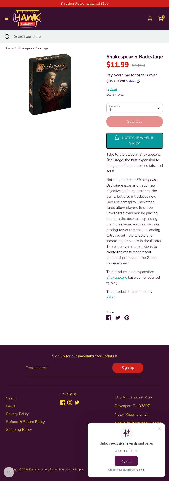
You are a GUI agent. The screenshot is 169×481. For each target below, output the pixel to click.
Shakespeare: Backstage (33, 48)
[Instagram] (69, 402)
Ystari (113, 89)
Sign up (128, 367)
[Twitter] (76, 402)
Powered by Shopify (71, 470)
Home (9, 48)
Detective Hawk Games (43, 470)
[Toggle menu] (6, 18)
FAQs (10, 406)
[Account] (150, 17)
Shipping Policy (19, 429)
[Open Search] (7, 36)
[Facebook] (62, 402)
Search (12, 398)
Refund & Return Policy (25, 421)
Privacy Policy (17, 413)
